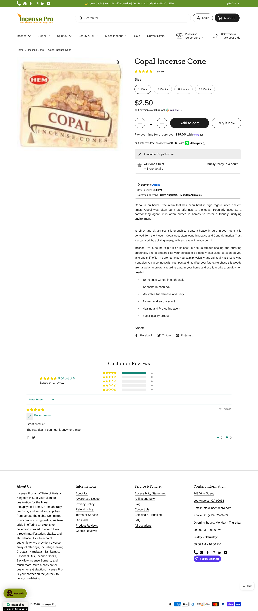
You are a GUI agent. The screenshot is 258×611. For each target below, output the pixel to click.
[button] (227, 18)
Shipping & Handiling (148, 515)
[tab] (153, 168)
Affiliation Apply (145, 498)
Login (205, 17)
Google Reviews (86, 531)
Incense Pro (48, 604)
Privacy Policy (85, 504)
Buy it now (226, 123)
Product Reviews (87, 525)
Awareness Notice (88, 498)
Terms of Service (87, 515)
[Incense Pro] (35, 18)
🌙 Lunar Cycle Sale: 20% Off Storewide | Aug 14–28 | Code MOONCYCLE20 (129, 3)
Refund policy (85, 509)
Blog (137, 504)
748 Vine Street (204, 493)
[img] (35, 409)
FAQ (137, 520)
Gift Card (82, 520)
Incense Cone (36, 49)
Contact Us (142, 509)
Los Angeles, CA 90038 (209, 500)
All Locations (143, 525)
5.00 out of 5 (66, 378)
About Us (82, 493)
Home (20, 49)
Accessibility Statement (150, 493)
